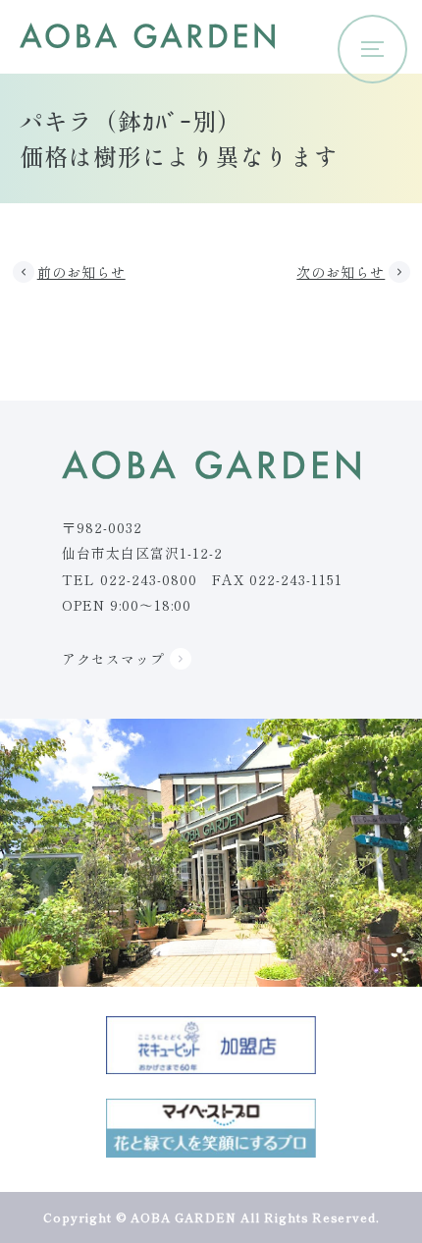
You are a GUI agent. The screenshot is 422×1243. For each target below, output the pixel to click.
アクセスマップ (116, 659)
